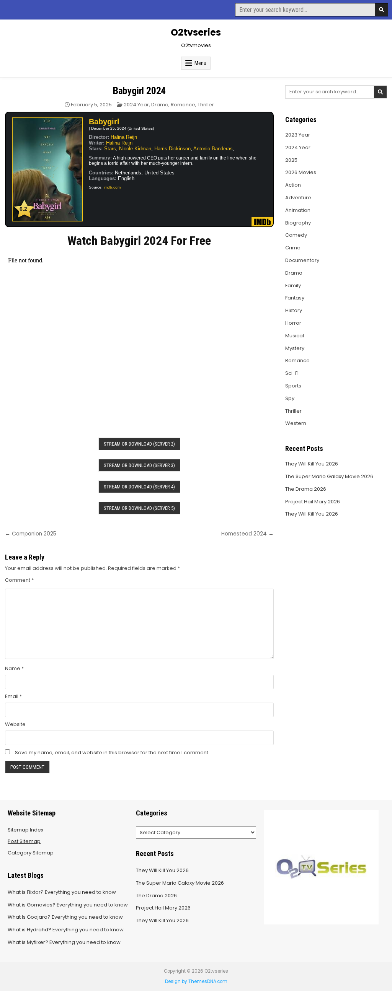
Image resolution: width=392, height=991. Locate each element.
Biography (298, 222)
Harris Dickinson (172, 148)
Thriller (206, 104)
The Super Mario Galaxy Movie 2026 (329, 476)
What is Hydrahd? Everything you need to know (66, 929)
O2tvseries (196, 32)
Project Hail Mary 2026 (312, 501)
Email (13, 696)
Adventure (298, 197)
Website (15, 724)
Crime (293, 247)
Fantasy (294, 297)
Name (14, 668)
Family (293, 285)
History (293, 310)
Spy (289, 398)
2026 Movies (300, 172)
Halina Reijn (124, 137)
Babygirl (104, 121)
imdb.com (112, 187)
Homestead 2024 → (247, 533)
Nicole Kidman (135, 148)
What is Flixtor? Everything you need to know (62, 892)
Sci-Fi (292, 373)
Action (293, 185)
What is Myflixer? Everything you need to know (64, 942)
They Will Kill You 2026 (311, 463)
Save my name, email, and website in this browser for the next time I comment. (112, 752)
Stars (110, 148)
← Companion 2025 (30, 533)
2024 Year (136, 104)
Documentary (302, 260)
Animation (297, 210)
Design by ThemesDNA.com (196, 981)
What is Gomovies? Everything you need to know (68, 904)
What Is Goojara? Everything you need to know (65, 917)
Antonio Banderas (213, 148)
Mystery (294, 348)
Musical (294, 335)
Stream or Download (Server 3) (139, 465)
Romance (183, 104)
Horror (293, 323)
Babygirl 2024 (139, 90)
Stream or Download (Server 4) (139, 487)
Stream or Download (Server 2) (139, 444)
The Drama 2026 (305, 489)
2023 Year (297, 134)
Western (295, 423)
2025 (291, 160)
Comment (19, 580)
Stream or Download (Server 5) (139, 508)
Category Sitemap (31, 852)
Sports (293, 385)
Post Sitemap (24, 841)
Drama (159, 104)
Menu (200, 63)
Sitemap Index (25, 829)
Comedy (296, 235)
